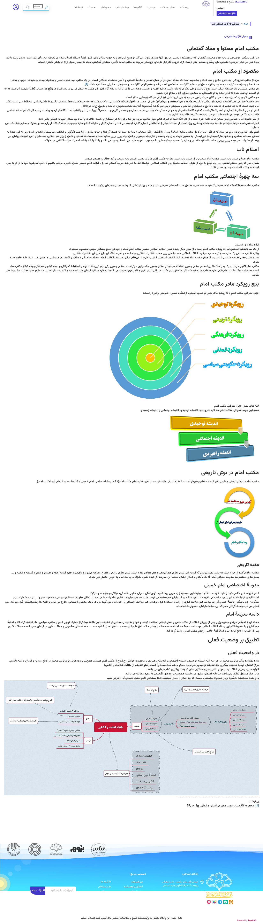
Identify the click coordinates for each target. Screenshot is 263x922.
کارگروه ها (138, 7)
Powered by (246, 920)
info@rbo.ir (191, 892)
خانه (245, 24)
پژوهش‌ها (151, 7)
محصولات (92, 7)
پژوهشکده (184, 7)
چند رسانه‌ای (106, 7)
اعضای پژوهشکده (167, 7)
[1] (86, 84)
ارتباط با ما (78, 7)
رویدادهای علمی (122, 7)
